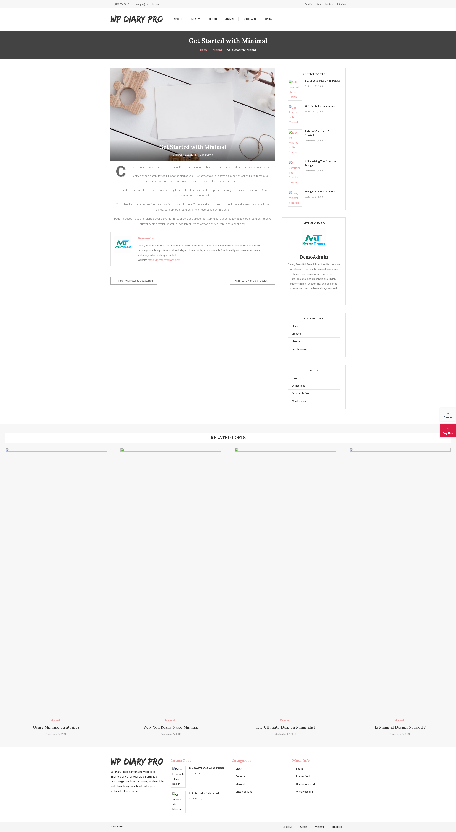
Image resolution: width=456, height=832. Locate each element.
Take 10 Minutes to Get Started (135, 280)
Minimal (329, 4)
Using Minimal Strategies (320, 191)
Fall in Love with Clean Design (251, 280)
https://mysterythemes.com (164, 260)
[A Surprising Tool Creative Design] (295, 173)
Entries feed (298, 385)
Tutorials (341, 4)
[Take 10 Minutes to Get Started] (295, 142)
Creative (309, 4)
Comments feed (301, 393)
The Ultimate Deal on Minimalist (285, 727)
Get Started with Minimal (320, 106)
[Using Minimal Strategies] (295, 198)
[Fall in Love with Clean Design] (295, 90)
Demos (448, 417)
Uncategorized (300, 349)
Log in (295, 378)
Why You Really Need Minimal (170, 727)
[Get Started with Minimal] (295, 115)
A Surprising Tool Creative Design (320, 163)
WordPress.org (300, 401)
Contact (269, 19)
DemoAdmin (206, 155)
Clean (319, 4)
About (178, 19)
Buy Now (448, 433)
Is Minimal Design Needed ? (400, 727)
